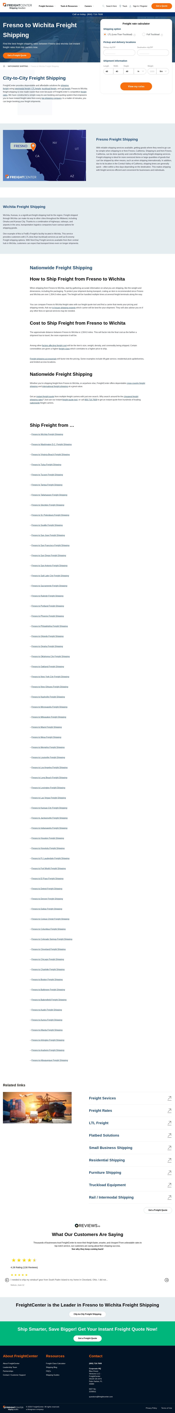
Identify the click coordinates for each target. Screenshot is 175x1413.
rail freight (65, 89)
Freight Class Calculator (55, 1363)
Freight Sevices (102, 1098)
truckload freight (49, 89)
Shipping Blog (51, 1367)
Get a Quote (161, 6)
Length (106, 66)
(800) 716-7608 (95, 1363)
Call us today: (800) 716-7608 (87, 14)
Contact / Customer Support (14, 1375)
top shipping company (51, 98)
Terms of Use (166, 1408)
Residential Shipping (107, 1160)
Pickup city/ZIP (109, 47)
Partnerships (8, 1371)
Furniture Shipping (105, 1173)
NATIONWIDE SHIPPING (18, 66)
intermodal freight (22, 89)
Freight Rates (100, 1111)
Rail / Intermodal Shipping (111, 1197)
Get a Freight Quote (17, 55)
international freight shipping (55, 386)
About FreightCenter (11, 1363)
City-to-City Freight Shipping (87, 1314)
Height (126, 66)
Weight (150, 66)
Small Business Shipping (110, 1148)
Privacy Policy (151, 1408)
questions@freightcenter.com (101, 1397)
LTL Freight (98, 1123)
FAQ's (48, 1371)
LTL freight (36, 89)
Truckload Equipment (107, 1185)
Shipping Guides (52, 1375)
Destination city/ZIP (145, 47)
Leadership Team (10, 1367)
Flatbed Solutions (104, 1135)
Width (116, 66)
